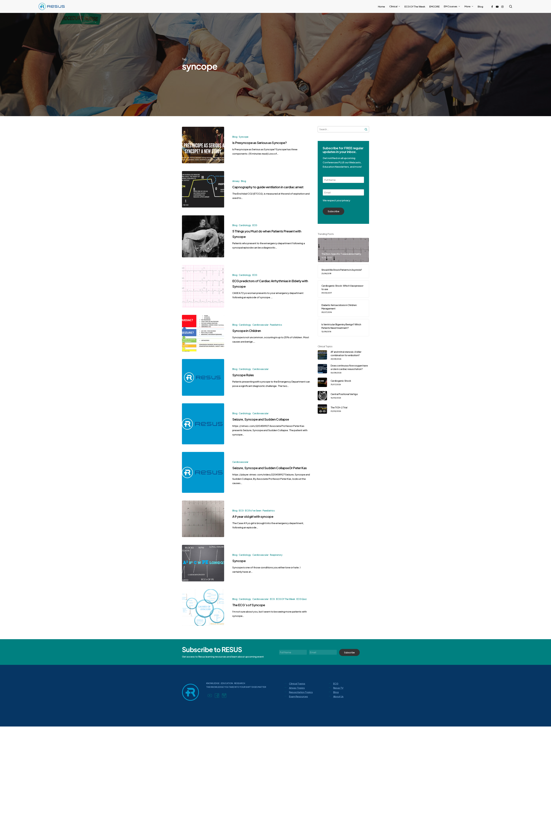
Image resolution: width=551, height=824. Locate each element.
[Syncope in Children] (203, 333)
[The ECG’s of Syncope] (203, 607)
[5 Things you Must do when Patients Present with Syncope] (203, 236)
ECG (254, 225)
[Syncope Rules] (203, 377)
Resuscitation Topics (301, 692)
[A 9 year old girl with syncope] (203, 519)
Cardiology (245, 225)
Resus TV (338, 687)
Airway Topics (297, 687)
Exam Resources (298, 696)
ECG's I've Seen (253, 510)
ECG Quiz (301, 598)
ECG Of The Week (285, 598)
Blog (234, 136)
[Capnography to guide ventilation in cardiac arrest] (203, 189)
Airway (235, 181)
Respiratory (276, 554)
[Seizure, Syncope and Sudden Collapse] (203, 423)
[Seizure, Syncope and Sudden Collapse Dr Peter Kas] (203, 472)
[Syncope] (203, 563)
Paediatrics (276, 324)
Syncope (243, 136)
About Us (338, 696)
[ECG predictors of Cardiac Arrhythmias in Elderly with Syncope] (203, 286)
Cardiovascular (260, 324)
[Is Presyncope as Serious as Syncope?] (203, 145)
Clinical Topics (297, 683)
